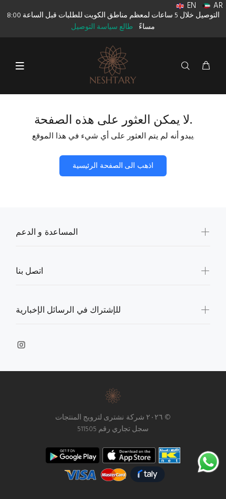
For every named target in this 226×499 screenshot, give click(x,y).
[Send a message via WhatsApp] (208, 462)
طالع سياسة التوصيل (102, 27)
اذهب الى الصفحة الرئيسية (113, 166)
